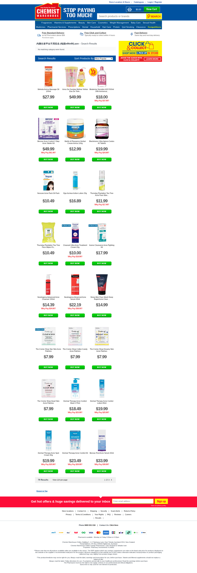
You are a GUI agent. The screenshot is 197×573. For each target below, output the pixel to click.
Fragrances (46, 23)
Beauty (81, 23)
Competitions (154, 27)
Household (95, 27)
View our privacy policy (158, 505)
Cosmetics (103, 23)
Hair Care (106, 27)
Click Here (114, 525)
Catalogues (139, 2)
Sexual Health (149, 23)
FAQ (108, 515)
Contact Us (81, 511)
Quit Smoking (128, 27)
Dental (85, 27)
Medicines (40, 27)
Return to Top (41, 491)
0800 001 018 (90, 525)
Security (104, 511)
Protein (116, 27)
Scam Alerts (115, 511)
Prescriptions (74, 27)
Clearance (141, 27)
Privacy (69, 515)
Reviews (117, 515)
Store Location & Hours (119, 2)
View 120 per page (60, 480)
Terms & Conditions (83, 515)
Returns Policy (129, 511)
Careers (128, 515)
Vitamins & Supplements (65, 23)
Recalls (98, 518)
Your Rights (99, 515)
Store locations (68, 511)
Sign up (161, 502)
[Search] (154, 16)
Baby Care (136, 23)
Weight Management (119, 23)
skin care (91, 23)
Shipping (93, 511)
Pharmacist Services (56, 27)
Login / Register (155, 2)
